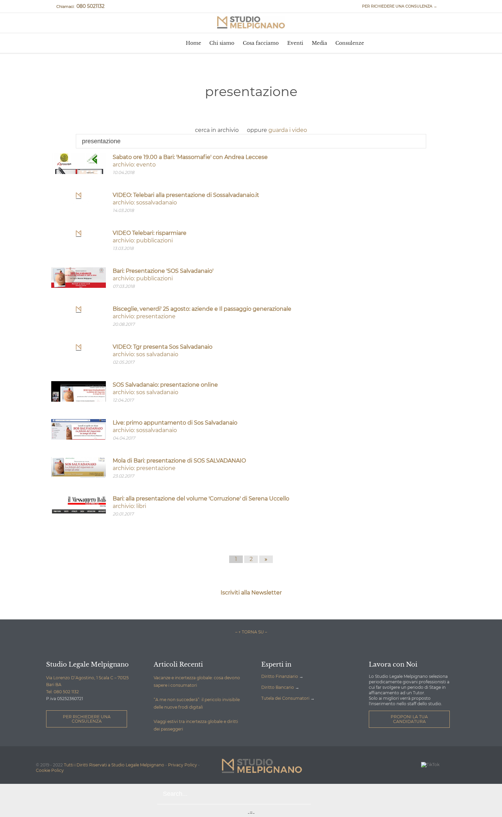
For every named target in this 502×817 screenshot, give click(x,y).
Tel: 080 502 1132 (62, 691)
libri (141, 506)
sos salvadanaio (157, 354)
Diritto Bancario (277, 687)
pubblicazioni (154, 240)
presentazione (156, 316)
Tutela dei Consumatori (285, 698)
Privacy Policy (182, 764)
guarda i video (287, 130)
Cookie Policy (50, 770)
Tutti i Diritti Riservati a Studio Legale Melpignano (114, 764)
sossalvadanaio (156, 202)
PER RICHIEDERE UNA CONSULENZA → (396, 6)
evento (146, 164)
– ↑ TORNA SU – (251, 631)
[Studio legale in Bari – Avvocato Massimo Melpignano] (251, 22)
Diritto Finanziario (279, 676)
